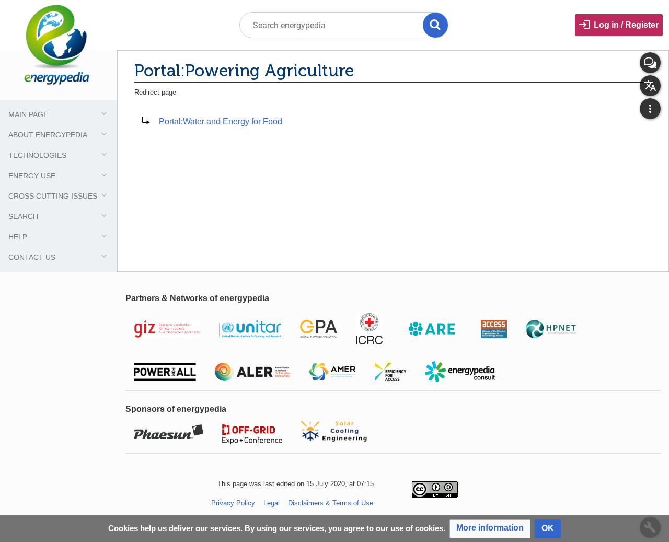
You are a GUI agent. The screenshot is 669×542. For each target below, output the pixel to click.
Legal (271, 503)
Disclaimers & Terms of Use (330, 503)
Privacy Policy (233, 503)
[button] (489, 528)
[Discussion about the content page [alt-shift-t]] (650, 62)
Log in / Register (626, 24)
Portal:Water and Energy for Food (220, 121)
